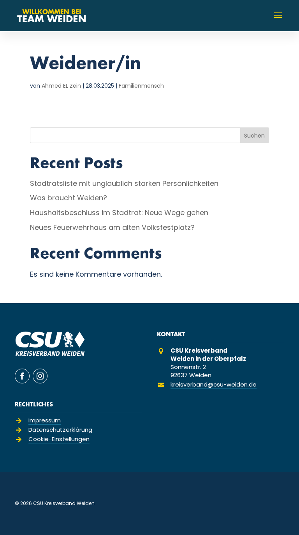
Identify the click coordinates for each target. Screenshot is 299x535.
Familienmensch (141, 86)
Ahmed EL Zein (61, 86)
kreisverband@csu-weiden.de (214, 384)
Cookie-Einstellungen (59, 439)
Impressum (44, 420)
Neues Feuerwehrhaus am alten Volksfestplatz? (112, 227)
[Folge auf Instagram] (40, 376)
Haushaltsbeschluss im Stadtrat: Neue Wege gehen (119, 212)
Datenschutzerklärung (60, 430)
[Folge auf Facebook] (22, 376)
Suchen (254, 135)
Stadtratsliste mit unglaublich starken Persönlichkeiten (124, 183)
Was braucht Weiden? (68, 198)
